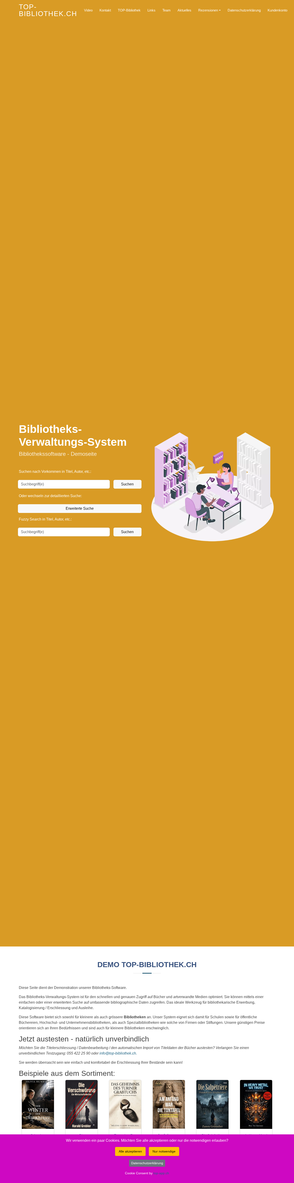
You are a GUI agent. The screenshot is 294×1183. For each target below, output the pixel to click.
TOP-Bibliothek (129, 10)
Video (88, 10)
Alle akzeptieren (130, 1151)
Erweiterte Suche (80, 508)
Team (166, 10)
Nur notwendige (164, 1151)
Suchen (127, 484)
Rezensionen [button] (208, 10)
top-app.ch (161, 1173)
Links (151, 10)
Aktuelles (184, 10)
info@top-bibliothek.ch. (118, 1053)
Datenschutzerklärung (244, 10)
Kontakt (105, 10)
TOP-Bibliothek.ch (48, 10)
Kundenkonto (277, 10)
